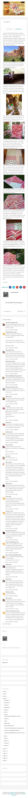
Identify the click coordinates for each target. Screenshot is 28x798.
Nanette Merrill (14, 292)
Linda (7, 564)
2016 (4, 691)
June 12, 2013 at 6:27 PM (11, 528)
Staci (7, 422)
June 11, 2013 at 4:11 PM (11, 454)
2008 (4, 758)
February (6, 743)
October (6, 705)
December (6, 700)
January (6, 745)
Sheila (7, 483)
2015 (4, 693)
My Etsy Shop (5, 662)
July (5, 712)
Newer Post (8, 311)
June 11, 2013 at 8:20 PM (11, 481)
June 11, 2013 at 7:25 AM (11, 330)
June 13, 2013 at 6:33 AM (11, 539)
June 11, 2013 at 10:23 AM (12, 420)
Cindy (7, 579)
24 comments (18, 29)
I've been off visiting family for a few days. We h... (14, 728)
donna (7, 462)
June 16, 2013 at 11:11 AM (12, 608)
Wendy (4, 144)
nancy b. (8, 511)
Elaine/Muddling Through (12, 376)
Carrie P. (8, 445)
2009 (4, 755)
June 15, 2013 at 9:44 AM (11, 596)
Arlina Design (10, 793)
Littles (5, 720)
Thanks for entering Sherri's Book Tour (12, 730)
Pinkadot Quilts (10, 531)
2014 (4, 696)
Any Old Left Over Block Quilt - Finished (12, 716)
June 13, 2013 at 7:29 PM (11, 562)
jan (6, 406)
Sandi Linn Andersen (11, 611)
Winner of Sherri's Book (9, 725)
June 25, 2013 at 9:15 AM (11, 621)
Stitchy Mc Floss (10, 332)
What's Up (6, 718)
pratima (8, 432)
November (6, 702)
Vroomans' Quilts (10, 322)
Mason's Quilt (7, 723)
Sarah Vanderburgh (11, 542)
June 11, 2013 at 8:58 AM (11, 394)
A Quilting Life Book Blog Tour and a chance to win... (14, 732)
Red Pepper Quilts (13, 244)
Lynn (7, 496)
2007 (4, 760)
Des (6, 456)
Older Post (20, 311)
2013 (4, 698)
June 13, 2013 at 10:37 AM (12, 552)
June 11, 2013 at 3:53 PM (11, 442)
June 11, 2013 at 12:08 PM (12, 429)
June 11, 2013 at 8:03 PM (11, 460)
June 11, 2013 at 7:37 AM (11, 348)
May (5, 736)
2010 (4, 753)
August (5, 709)
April (5, 738)
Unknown (8, 592)
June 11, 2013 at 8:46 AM (11, 385)
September (6, 707)
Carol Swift (8, 350)
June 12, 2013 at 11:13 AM (12, 509)
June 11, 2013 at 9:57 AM (11, 404)
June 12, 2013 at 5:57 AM (11, 494)
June (5, 714)
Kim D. (7, 598)
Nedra (7, 396)
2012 (4, 748)
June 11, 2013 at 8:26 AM (11, 359)
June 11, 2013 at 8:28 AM (11, 373)
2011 (4, 751)
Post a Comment (7, 624)
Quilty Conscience (10, 387)
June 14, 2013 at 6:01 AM (11, 577)
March (5, 740)
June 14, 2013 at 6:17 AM (11, 589)
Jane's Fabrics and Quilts (12, 555)
